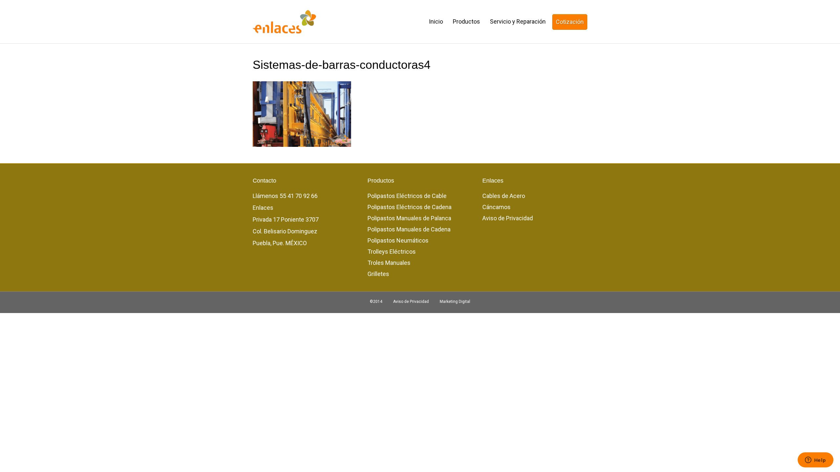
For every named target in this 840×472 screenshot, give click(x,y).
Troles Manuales (389, 262)
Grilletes (378, 273)
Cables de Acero (503, 195)
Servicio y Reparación (518, 21)
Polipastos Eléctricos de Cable (407, 195)
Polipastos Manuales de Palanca (409, 218)
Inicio (436, 21)
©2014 (376, 301)
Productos (466, 21)
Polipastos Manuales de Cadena (409, 229)
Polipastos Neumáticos (398, 240)
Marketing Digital (455, 301)
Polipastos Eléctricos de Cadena (410, 207)
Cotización (570, 21)
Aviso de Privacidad (507, 218)
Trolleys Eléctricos (392, 251)
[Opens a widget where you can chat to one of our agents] (815, 460)
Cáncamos (496, 207)
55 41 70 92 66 (299, 195)
